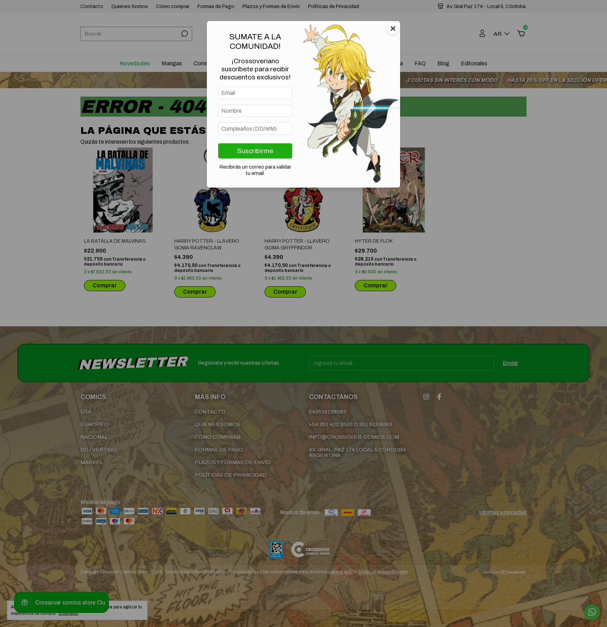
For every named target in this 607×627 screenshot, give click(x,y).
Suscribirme (255, 151)
